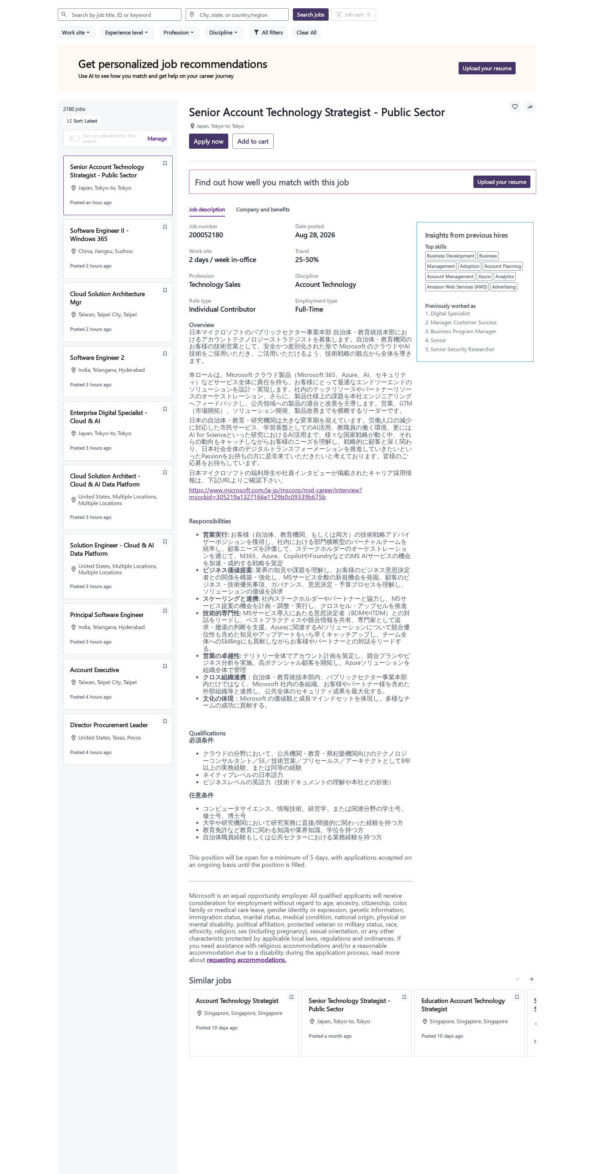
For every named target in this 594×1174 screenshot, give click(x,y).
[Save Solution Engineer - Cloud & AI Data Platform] (165, 541)
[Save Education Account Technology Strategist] (517, 997)
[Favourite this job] (515, 107)
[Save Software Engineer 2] (165, 353)
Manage (157, 138)
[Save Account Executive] (165, 666)
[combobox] (120, 14)
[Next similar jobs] (531, 979)
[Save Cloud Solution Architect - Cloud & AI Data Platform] (165, 472)
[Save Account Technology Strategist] (291, 997)
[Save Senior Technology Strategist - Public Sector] (404, 997)
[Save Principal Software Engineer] (165, 611)
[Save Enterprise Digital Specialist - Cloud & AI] (165, 409)
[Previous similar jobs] (517, 979)
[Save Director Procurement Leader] (165, 721)
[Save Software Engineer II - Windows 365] (165, 227)
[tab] (210, 209)
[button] (77, 32)
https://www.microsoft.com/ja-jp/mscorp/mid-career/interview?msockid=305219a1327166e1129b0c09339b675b (275, 493)
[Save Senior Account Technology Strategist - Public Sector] (165, 163)
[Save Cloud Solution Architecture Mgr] (165, 290)
